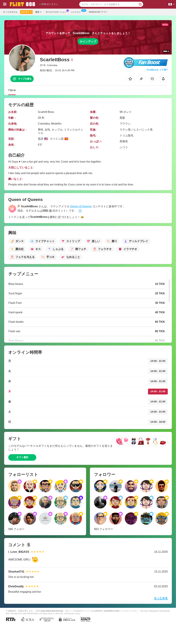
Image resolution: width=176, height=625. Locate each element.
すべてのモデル (10, 12)
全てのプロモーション (56, 12)
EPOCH (98, 611)
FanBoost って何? (157, 69)
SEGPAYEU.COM (111, 611)
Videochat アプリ (98, 12)
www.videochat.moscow (52, 611)
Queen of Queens (81, 206)
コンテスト (76, 12)
